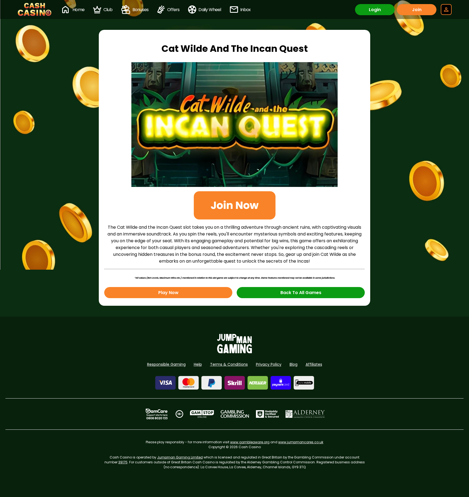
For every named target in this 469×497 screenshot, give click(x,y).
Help (198, 364)
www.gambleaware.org (250, 442)
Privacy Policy (268, 364)
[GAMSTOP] (202, 414)
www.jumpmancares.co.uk (300, 442)
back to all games (300, 292)
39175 (123, 462)
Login (375, 10)
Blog (293, 364)
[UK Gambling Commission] (235, 414)
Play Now (168, 292)
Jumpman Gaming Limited (180, 457)
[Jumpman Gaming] (234, 352)
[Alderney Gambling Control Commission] (305, 414)
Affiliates (314, 364)
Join (417, 10)
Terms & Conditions (229, 364)
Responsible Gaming (166, 364)
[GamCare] (156, 414)
